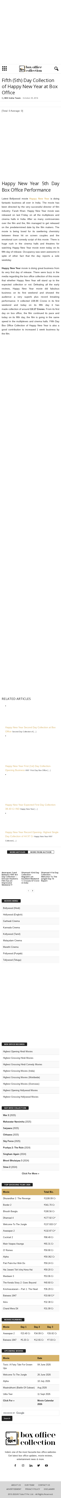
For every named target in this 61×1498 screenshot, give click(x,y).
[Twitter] (39, 1466)
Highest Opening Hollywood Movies (20, 1090)
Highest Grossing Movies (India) (19, 1071)
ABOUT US (16, 1485)
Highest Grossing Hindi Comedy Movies (22, 1064)
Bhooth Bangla (10, 1211)
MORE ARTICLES (17, 852)
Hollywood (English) (12, 914)
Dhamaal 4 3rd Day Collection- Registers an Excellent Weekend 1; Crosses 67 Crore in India (30, 877)
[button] (55, 69)
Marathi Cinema (10, 947)
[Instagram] (23, 1466)
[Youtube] (46, 1466)
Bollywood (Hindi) (11, 908)
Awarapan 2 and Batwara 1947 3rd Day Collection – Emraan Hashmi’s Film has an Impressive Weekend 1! (10, 878)
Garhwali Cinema (11, 921)
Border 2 (7, 1205)
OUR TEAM (29, 1485)
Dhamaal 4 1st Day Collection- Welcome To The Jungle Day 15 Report (49, 876)
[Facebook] (15, 1466)
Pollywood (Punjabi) (12, 953)
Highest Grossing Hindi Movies (18, 1058)
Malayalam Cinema (12, 940)
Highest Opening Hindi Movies (18, 1051)
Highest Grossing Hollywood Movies (20, 1097)
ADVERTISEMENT (13, 1489)
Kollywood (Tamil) (11, 934)
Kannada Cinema (11, 927)
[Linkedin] (31, 1466)
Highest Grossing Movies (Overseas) (21, 1084)
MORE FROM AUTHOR (41, 852)
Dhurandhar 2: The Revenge (16, 1198)
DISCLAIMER (49, 1489)
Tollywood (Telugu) (12, 960)
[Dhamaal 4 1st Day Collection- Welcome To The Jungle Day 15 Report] (50, 864)
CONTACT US (44, 1485)
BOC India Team (12, 98)
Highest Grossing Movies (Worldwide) (21, 1077)
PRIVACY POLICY (32, 1489)
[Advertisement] (30, 32)
